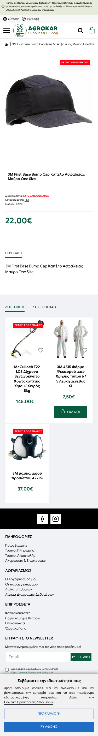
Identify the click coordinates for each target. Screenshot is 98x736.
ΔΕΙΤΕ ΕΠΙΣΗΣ (15, 307)
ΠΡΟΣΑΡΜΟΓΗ (49, 713)
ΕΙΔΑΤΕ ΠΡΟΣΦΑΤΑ (43, 307)
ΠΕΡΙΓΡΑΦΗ (13, 253)
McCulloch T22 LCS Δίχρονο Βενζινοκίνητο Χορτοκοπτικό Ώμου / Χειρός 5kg (27, 378)
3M (27, 200)
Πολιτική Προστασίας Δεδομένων (28, 702)
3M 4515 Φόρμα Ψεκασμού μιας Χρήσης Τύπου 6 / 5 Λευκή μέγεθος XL (71, 376)
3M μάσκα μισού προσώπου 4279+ (27, 475)
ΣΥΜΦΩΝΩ (49, 727)
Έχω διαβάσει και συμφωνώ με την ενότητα (34, 670)
